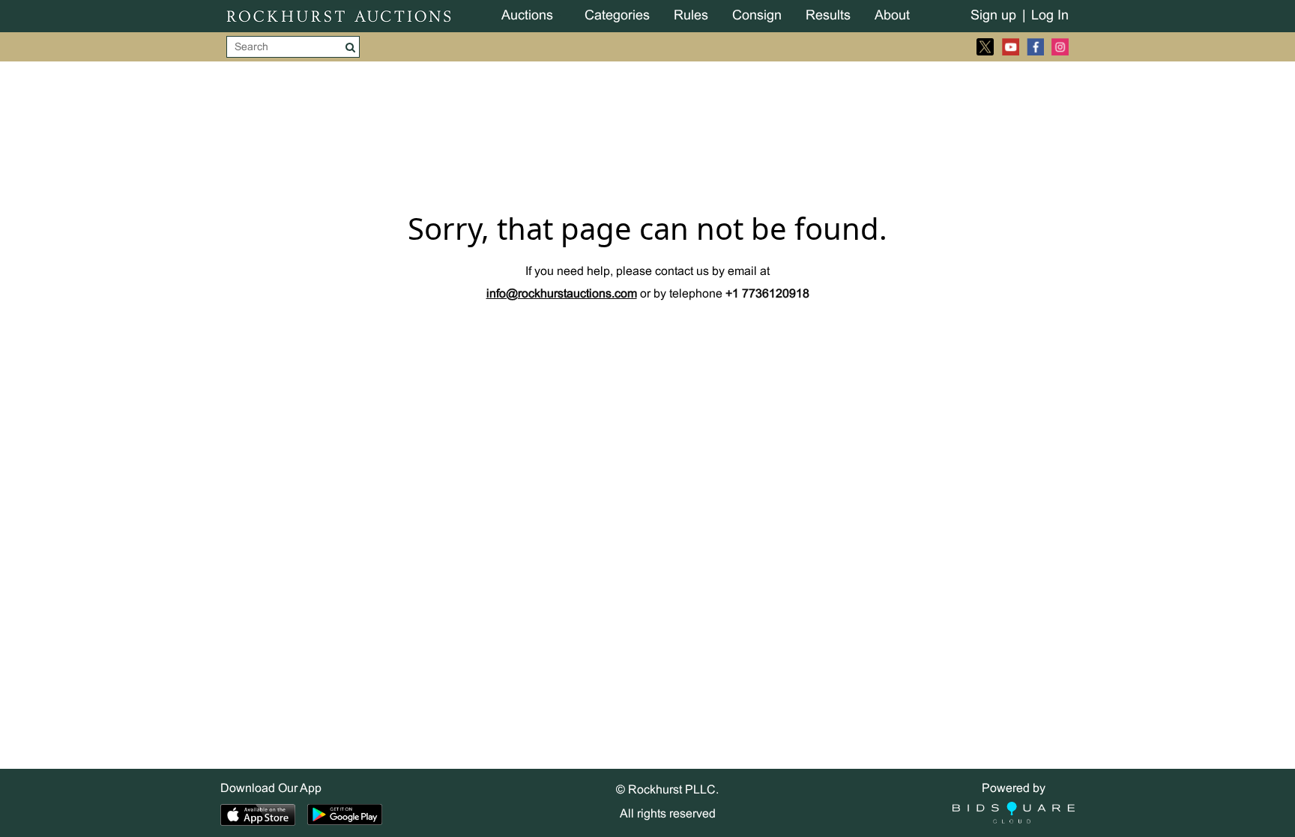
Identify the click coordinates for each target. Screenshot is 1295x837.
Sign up (993, 16)
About (892, 16)
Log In (1050, 16)
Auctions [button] (527, 16)
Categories (617, 16)
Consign (757, 16)
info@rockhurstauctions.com (561, 294)
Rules (691, 16)
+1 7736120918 (767, 294)
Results (828, 16)
